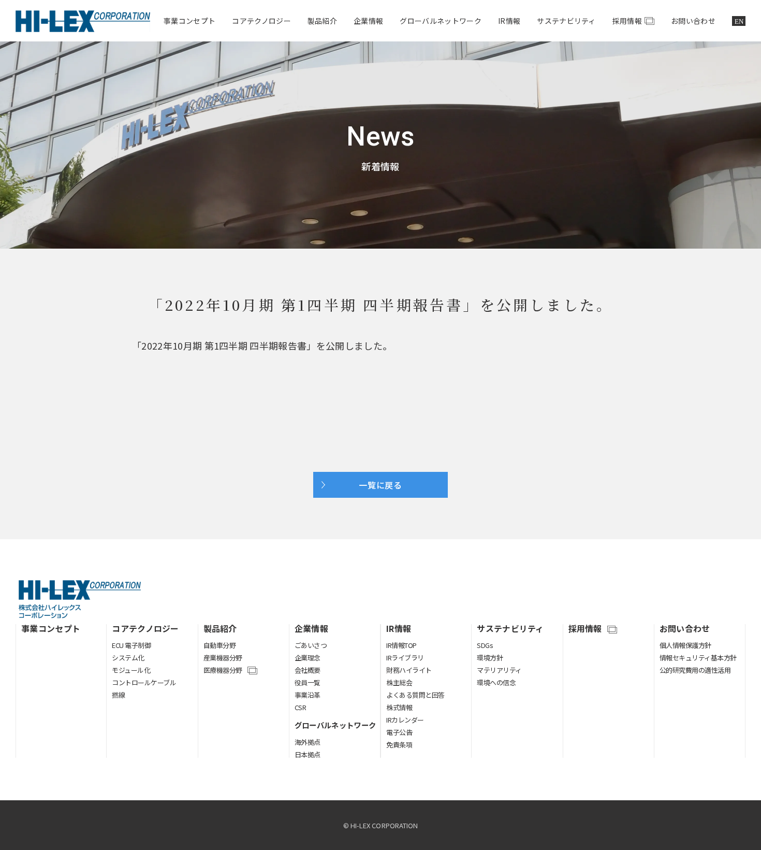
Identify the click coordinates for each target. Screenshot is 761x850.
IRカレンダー (405, 719)
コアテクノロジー (261, 21)
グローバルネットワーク (440, 21)
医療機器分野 (222, 671)
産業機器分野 (222, 657)
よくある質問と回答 (415, 694)
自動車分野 (219, 645)
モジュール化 (131, 670)
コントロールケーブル (144, 682)
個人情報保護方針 (685, 645)
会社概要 (307, 670)
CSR (300, 707)
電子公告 (399, 732)
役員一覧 (307, 682)
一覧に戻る (380, 485)
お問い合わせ (693, 21)
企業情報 (368, 21)
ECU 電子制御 (131, 645)
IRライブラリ (405, 657)
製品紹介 (322, 21)
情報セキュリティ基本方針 (698, 657)
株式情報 (399, 707)
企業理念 (307, 657)
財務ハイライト (409, 670)
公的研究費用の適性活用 (695, 670)
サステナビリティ (566, 21)
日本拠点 (307, 754)
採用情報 (627, 21)
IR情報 (509, 21)
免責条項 (399, 744)
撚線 (118, 694)
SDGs (485, 645)
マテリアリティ (499, 670)
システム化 (128, 657)
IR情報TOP (401, 645)
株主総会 (399, 682)
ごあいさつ (311, 645)
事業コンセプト (189, 21)
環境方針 (490, 657)
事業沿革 (307, 694)
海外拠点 (307, 742)
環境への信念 (496, 682)
